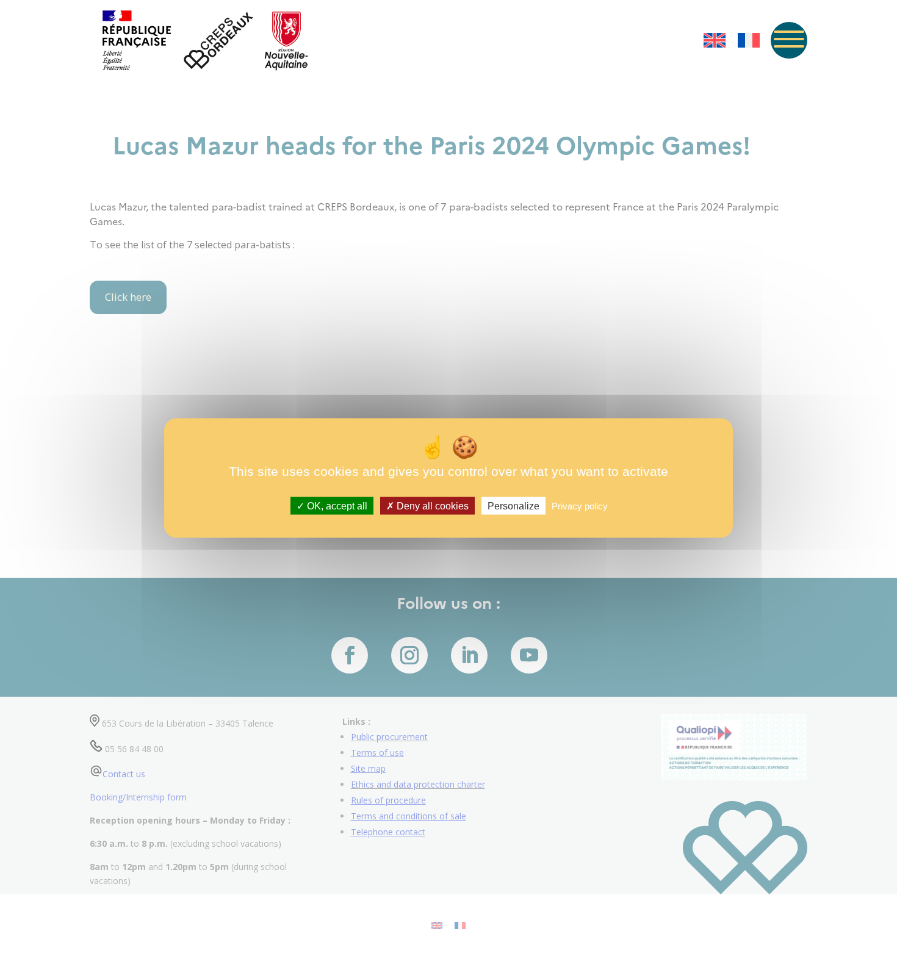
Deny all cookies (431, 506)
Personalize (513, 506)
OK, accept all (335, 506)
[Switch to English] (714, 40)
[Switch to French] (749, 40)
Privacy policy (580, 506)
